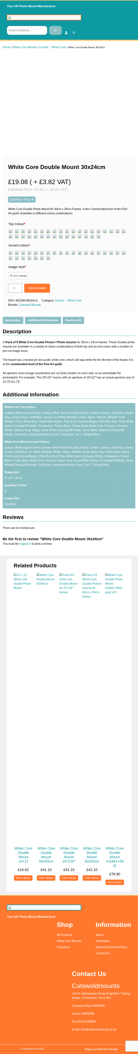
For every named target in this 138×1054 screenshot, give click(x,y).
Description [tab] (12, 320)
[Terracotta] (86, 236)
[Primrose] (29, 236)
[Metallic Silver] (92, 231)
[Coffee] (23, 231)
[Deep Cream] (48, 231)
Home (6, 47)
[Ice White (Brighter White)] (54, 253)
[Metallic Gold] (86, 231)
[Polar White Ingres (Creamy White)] (98, 253)
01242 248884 (86, 1021)
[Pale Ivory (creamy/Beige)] (86, 253)
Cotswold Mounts (30, 304)
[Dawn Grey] (42, 231)
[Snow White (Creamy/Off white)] (61, 236)
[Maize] (73, 231)
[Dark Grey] (36, 231)
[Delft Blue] (54, 231)
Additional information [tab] (43, 320)
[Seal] (48, 236)
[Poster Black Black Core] (23, 236)
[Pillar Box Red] (117, 231)
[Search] (55, 30)
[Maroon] (80, 231)
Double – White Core (52, 47)
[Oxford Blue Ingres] (105, 231)
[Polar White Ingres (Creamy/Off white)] (124, 231)
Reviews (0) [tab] (73, 320)
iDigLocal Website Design (101, 1049)
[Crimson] (29, 231)
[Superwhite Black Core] (80, 236)
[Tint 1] (92, 236)
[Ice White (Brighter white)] (67, 231)
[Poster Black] (17, 236)
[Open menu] (128, 16)
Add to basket (37, 288)
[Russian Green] (36, 236)
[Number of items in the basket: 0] (73, 32)
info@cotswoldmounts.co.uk (98, 1029)
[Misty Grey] (98, 231)
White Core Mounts (25, 47)
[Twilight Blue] (98, 236)
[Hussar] (61, 231)
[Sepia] (54, 236)
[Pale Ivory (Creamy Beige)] (111, 231)
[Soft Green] (73, 236)
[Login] (66, 32)
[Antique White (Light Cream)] (10, 231)
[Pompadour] (10, 236)
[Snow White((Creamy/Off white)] (23, 258)
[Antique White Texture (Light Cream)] (17, 231)
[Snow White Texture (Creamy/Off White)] (67, 236)
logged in (25, 543)
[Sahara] (42, 236)
